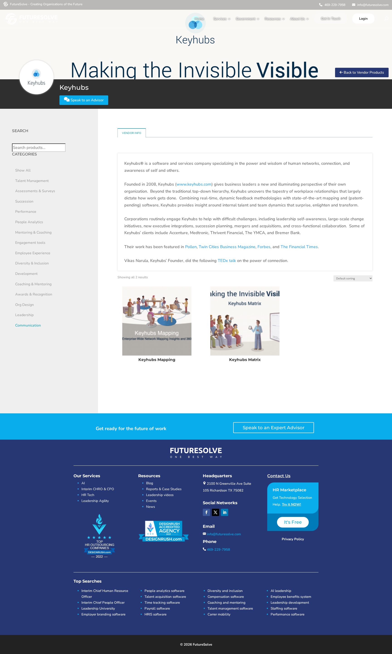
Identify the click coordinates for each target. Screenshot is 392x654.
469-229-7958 (334, 5)
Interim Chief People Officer (103, 602)
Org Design (24, 304)
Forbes (263, 246)
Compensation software (226, 596)
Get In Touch (331, 18)
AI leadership (281, 591)
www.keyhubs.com (193, 184)
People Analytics (29, 222)
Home (199, 19)
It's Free (293, 522)
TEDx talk (227, 260)
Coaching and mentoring (226, 602)
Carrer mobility (219, 614)
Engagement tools (30, 242)
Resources (273, 19)
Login (363, 18)
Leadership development (290, 602)
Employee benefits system (291, 596)
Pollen (191, 246)
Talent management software (230, 608)
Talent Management (32, 180)
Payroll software (157, 608)
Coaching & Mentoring (33, 284)
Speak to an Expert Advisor (273, 427)
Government (245, 19)
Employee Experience (32, 253)
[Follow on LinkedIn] (224, 512)
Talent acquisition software (165, 596)
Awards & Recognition (33, 294)
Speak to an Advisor (87, 100)
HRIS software (156, 614)
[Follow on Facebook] (206, 512)
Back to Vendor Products (363, 72)
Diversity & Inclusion (32, 263)
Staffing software (284, 608)
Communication (28, 325)
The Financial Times (299, 246)
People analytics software (164, 591)
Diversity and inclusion (225, 591)
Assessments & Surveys (35, 191)
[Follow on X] (215, 512)
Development (26, 273)
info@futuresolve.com (372, 5)
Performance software (287, 614)
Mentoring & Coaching (33, 232)
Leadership (24, 314)
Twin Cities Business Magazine (227, 246)
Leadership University (98, 608)
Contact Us (278, 475)
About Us (297, 19)
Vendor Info (131, 133)
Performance (25, 211)
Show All (23, 170)
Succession (24, 201)
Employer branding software (103, 614)
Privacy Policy (293, 539)
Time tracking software (162, 602)
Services (219, 19)
